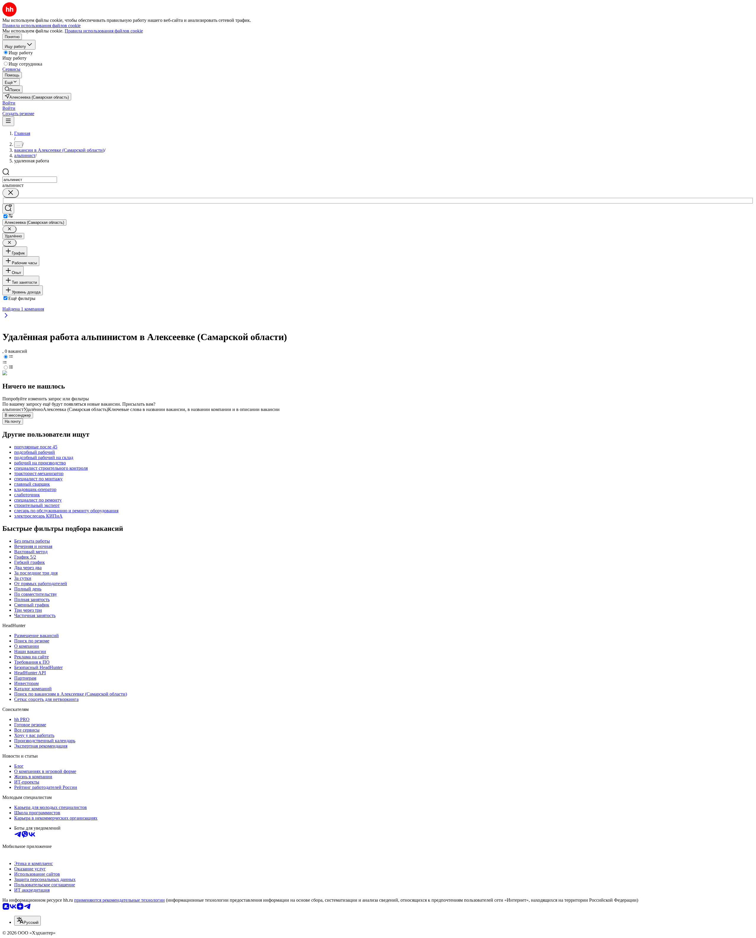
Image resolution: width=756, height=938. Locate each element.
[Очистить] (10, 193)
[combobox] (29, 180)
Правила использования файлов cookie (104, 30)
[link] (12, 89)
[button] (8, 102)
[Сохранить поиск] (8, 208)
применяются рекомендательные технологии (119, 900)
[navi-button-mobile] (8, 121)
